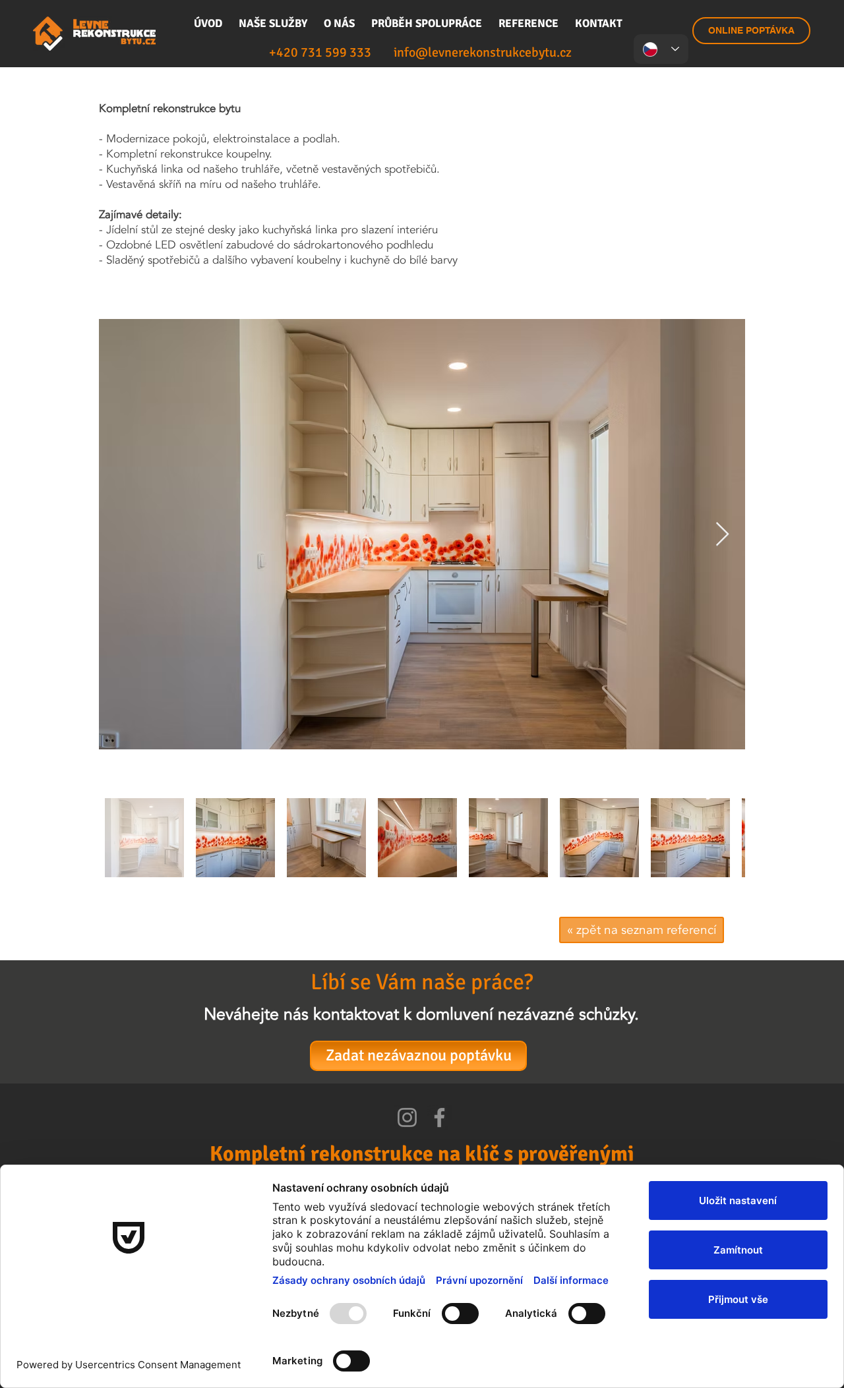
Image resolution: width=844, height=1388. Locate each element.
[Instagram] (407, 1117)
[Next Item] (722, 535)
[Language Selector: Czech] (661, 49)
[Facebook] (439, 1117)
